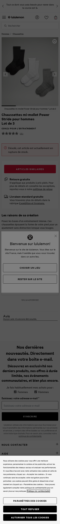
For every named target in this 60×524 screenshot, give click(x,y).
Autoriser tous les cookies (30, 517)
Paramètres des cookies (30, 500)
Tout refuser (30, 509)
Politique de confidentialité (38, 491)
